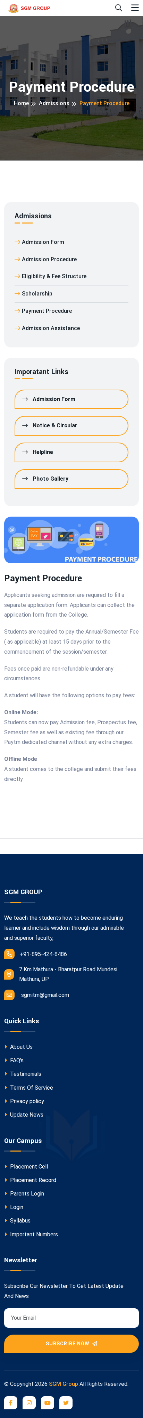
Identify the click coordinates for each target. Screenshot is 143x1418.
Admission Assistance (51, 328)
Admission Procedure (49, 259)
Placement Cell (28, 1166)
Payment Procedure (47, 311)
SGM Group (63, 1384)
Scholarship (37, 293)
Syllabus (20, 1220)
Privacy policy (26, 1101)
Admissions (54, 103)
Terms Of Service (31, 1087)
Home (21, 103)
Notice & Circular (54, 425)
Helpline (42, 452)
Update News (26, 1114)
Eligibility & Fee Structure (54, 276)
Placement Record (32, 1180)
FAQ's (16, 1060)
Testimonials (25, 1074)
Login (16, 1207)
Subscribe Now (68, 1343)
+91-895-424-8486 (43, 954)
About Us (21, 1047)
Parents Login (26, 1193)
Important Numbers (33, 1234)
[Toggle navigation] (135, 8)
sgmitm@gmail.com (45, 995)
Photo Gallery (49, 478)
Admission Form (43, 242)
